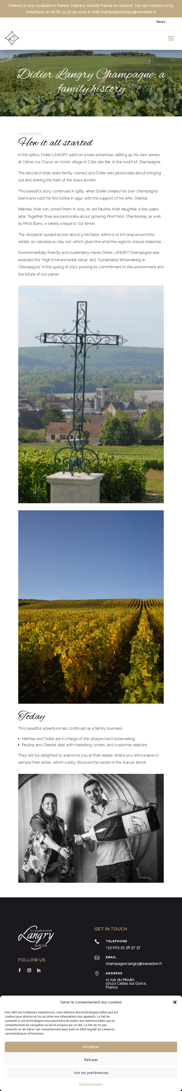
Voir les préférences (91, 1073)
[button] (175, 1002)
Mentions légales (91, 1084)
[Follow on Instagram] (29, 970)
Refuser (91, 1060)
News (160, 22)
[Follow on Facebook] (19, 970)
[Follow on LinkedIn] (38, 970)
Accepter (91, 1047)
